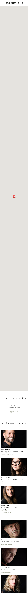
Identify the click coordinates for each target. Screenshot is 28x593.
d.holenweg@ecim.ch (7, 454)
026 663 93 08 (5, 481)
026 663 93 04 (5, 453)
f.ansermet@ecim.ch (6, 544)
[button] (14, 196)
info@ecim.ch (14, 413)
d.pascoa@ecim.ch (6, 483)
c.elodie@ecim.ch (6, 512)
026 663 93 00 (14, 411)
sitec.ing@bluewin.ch (7, 572)
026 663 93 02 (5, 511)
